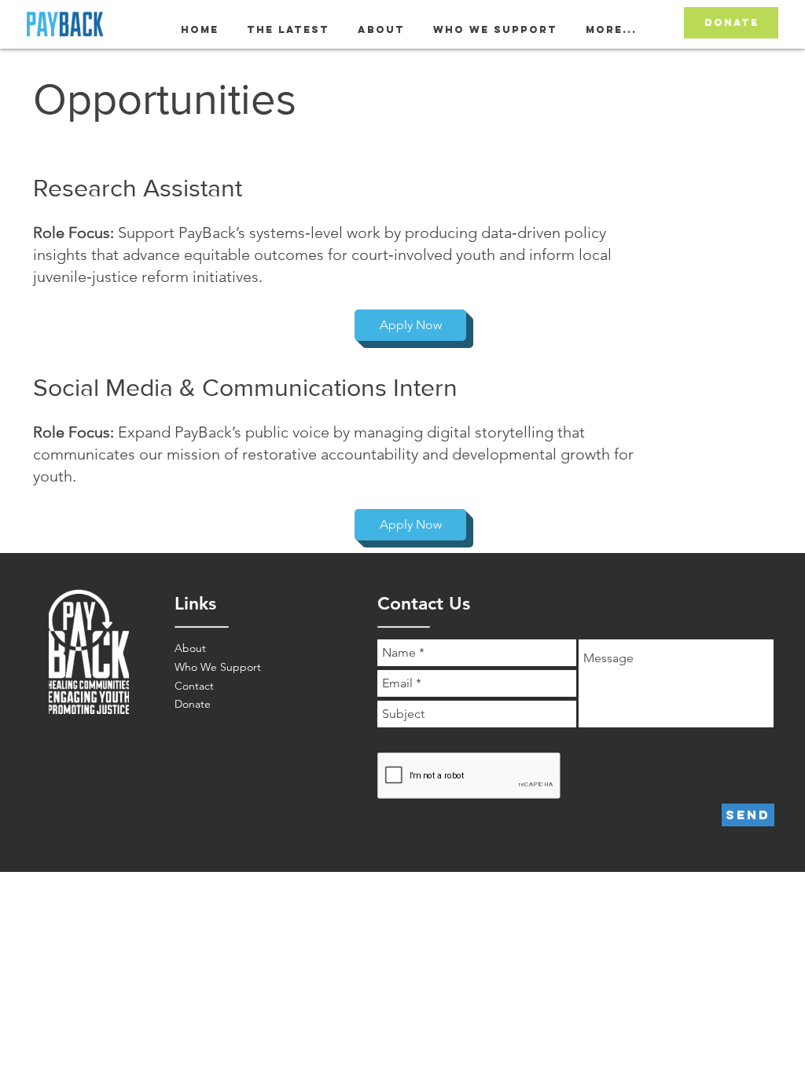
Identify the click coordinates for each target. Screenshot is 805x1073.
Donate (193, 704)
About (190, 648)
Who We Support (218, 667)
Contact (194, 686)
